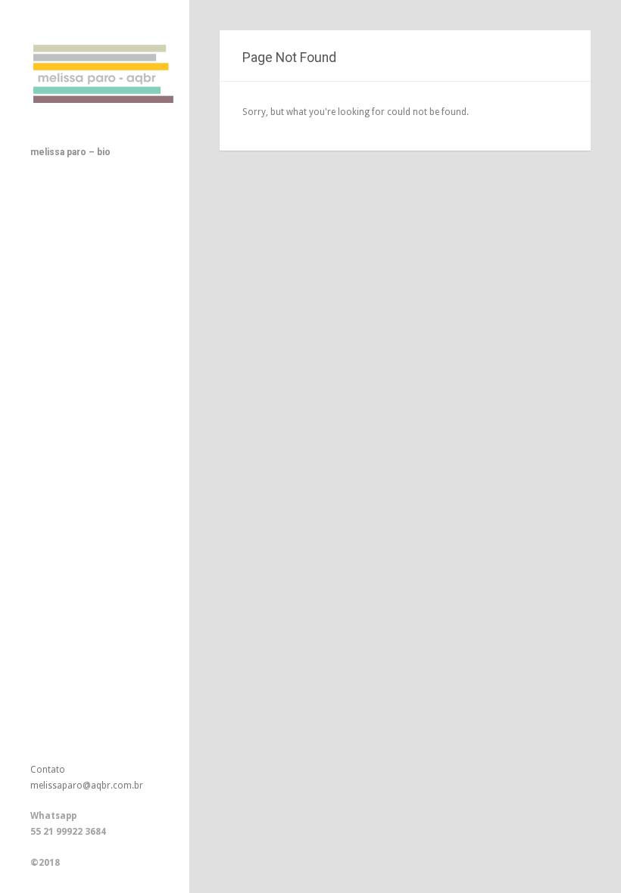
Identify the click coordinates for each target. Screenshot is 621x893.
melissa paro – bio (70, 152)
